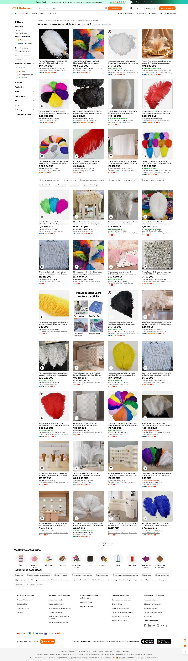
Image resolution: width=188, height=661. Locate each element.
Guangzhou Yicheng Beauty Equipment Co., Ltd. (123, 171)
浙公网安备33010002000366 (129, 658)
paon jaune (147, 575)
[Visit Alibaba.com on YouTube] (162, 625)
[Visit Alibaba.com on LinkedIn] (149, 625)
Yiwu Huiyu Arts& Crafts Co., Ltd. (50, 171)
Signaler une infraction (119, 620)
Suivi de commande (150, 608)
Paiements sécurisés (56, 600)
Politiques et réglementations (58, 622)
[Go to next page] (112, 544)
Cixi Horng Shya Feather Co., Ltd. (119, 122)
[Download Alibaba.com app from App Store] (147, 641)
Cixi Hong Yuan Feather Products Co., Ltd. (156, 72)
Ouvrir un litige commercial (121, 608)
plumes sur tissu (103, 575)
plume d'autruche (61, 575)
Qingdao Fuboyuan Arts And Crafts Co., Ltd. (156, 281)
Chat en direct (117, 604)
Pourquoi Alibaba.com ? (25, 600)
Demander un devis (86, 606)
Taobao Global (103, 651)
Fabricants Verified (86, 602)
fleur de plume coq (163, 575)
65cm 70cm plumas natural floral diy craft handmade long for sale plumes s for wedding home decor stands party (129, 580)
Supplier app (85, 641)
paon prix (20, 575)
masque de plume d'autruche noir (154, 180)
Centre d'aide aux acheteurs (121, 600)
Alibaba (40, 20)
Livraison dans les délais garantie (60, 608)
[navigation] (24, 282)
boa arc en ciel (115, 180)
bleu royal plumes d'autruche (51, 180)
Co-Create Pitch (22, 604)
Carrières (20, 612)
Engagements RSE (23, 608)
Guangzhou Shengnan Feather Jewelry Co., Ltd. (123, 233)
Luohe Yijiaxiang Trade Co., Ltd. (83, 171)
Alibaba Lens (26, 641)
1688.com (71, 651)
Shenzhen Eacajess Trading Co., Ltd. (51, 231)
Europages (125, 651)
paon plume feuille (131, 180)
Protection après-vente (56, 612)
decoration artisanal (36, 584)
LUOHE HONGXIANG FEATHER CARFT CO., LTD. (54, 331)
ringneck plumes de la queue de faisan (126, 575)
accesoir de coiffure (82, 580)
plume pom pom (22, 580)
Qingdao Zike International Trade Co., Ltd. (156, 120)
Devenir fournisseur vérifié (153, 612)
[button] (105, 8)
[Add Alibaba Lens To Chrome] (47, 641)
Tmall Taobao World (83, 651)
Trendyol (117, 651)
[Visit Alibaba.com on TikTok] (167, 625)
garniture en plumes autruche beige (93, 180)
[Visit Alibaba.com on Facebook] (145, 625)
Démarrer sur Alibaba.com (152, 604)
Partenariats (148, 616)
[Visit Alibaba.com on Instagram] (158, 625)
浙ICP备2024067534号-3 (149, 658)
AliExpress (63, 651)
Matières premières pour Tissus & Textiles (60, 20)
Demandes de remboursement (122, 612)
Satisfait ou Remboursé (56, 604)
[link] (185, 640)
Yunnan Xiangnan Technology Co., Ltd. (120, 283)
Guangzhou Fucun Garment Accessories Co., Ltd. (123, 72)
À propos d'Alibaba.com (25, 595)
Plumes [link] (95, 20)
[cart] (138, 8)
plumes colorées (71, 180)
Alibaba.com (134, 641)
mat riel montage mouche (62, 580)
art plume (20, 584)
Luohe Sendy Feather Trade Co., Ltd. (85, 120)
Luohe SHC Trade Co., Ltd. (82, 70)
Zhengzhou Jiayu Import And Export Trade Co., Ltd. (157, 233)
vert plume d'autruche (40, 580)
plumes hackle (46, 185)
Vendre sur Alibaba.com (152, 600)
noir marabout (61, 185)
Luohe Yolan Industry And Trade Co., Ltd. (52, 70)
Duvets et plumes (84, 20)
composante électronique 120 (83, 575)
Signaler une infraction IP (120, 616)
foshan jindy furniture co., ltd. (83, 231)
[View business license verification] (114, 658)
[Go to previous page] (99, 544)
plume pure (75, 185)
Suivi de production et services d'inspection (59, 617)
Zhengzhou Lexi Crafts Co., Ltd (49, 281)
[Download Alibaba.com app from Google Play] (164, 641)
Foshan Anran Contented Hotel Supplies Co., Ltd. (88, 281)
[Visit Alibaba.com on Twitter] (154, 625)
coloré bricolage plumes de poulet (39, 575)
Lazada (94, 651)
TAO (111, 651)
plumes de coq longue (92, 185)
